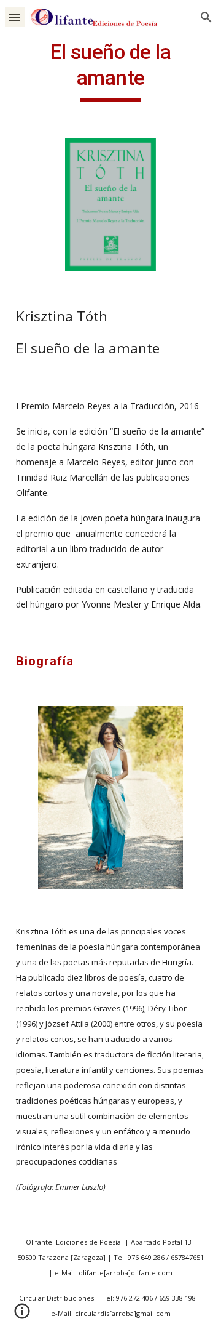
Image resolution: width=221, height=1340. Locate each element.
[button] (14, 17)
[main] (110, 70)
